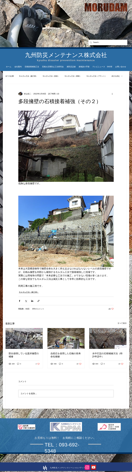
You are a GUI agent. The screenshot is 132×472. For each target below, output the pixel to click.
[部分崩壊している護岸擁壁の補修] (24, 338)
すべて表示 (122, 323)
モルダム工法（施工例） (28, 76)
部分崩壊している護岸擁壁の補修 (24, 355)
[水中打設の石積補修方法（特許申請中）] (107, 338)
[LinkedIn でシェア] (32, 301)
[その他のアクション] (112, 93)
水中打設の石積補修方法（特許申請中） (107, 355)
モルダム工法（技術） (51, 76)
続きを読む (116, 76)
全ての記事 (9, 76)
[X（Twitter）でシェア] (26, 301)
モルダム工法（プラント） (96, 76)
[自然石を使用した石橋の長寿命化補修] (66, 338)
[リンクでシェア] (38, 301)
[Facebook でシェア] (19, 301)
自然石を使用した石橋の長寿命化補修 (66, 355)
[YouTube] (93, 467)
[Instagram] (87, 467)
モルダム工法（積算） (72, 76)
